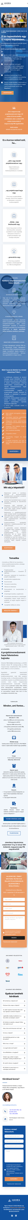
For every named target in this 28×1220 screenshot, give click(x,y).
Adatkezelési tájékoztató (17, 1208)
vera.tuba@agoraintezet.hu (9, 1105)
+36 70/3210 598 (14, 1110)
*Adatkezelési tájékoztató (10, 942)
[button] (14, 20)
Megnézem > (11, 813)
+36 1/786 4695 (13, 1114)
